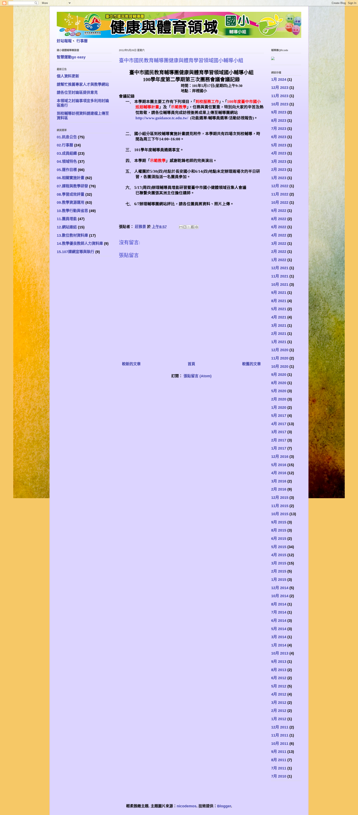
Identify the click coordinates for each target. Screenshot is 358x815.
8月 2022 (278, 219)
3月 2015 (278, 563)
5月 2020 (278, 391)
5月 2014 (278, 629)
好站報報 (64, 41)
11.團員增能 (67, 219)
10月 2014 (279, 596)
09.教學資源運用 (70, 202)
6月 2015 (278, 539)
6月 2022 (278, 227)
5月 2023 (278, 145)
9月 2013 (278, 661)
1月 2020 (278, 407)
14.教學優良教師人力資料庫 (80, 243)
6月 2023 (278, 137)
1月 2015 (278, 579)
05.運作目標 (67, 170)
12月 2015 (279, 498)
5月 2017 (278, 416)
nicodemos (186, 806)
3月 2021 (278, 325)
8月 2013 (278, 670)
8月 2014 (278, 604)
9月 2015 (278, 522)
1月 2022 (278, 260)
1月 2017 (278, 448)
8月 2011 (278, 760)
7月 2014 (278, 612)
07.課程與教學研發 (72, 186)
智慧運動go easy (71, 57)
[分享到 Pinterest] (197, 227)
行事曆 (82, 41)
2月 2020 (278, 399)
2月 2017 (278, 440)
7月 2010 (278, 776)
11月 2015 (279, 506)
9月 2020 (278, 375)
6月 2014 (278, 620)
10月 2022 (279, 202)
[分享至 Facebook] (193, 227)
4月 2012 (278, 694)
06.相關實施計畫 (70, 178)
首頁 (191, 364)
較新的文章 (131, 364)
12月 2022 (279, 186)
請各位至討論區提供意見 (77, 92)
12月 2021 (279, 268)
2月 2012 (278, 711)
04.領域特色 (67, 161)
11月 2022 (279, 194)
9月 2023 (278, 112)
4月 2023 (278, 153)
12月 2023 (279, 88)
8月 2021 (278, 301)
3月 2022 (278, 243)
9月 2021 (278, 293)
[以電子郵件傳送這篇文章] (181, 227)
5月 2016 (278, 465)
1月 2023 (278, 178)
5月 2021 (278, 309)
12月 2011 (279, 727)
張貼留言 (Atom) (198, 376)
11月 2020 (279, 358)
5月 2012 (278, 686)
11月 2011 (279, 735)
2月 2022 (278, 252)
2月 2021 (278, 334)
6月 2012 (278, 678)
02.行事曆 (65, 145)
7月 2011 (278, 768)
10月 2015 (279, 514)
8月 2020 (278, 383)
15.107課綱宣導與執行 (75, 252)
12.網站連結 (67, 227)
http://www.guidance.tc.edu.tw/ (161, 118)
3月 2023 (278, 161)
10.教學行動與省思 (72, 211)
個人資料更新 (68, 76)
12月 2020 (279, 350)
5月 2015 (278, 547)
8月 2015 (278, 530)
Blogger (224, 806)
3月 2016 (278, 481)
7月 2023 (278, 129)
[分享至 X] (189, 227)
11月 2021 (279, 276)
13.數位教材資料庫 (72, 235)
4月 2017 (278, 424)
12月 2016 (279, 457)
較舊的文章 (251, 364)
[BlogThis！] (185, 227)
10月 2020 (279, 366)
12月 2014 (279, 588)
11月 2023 (279, 96)
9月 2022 (278, 211)
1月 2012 (278, 719)
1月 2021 (278, 342)
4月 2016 (278, 473)
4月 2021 (278, 317)
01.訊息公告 (67, 137)
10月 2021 (279, 284)
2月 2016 (278, 489)
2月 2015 (278, 571)
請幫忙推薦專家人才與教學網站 (83, 84)
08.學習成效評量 (70, 194)
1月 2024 (278, 79)
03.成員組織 (67, 153)
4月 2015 (278, 555)
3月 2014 (278, 637)
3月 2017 (278, 432)
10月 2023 (279, 104)
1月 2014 (278, 645)
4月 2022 (278, 235)
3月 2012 (278, 702)
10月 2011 (279, 743)
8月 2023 (278, 120)
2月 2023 (278, 170)
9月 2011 (278, 752)
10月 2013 (279, 653)
